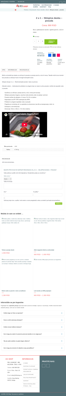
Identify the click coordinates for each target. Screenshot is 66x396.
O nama (56, 5)
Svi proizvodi (47, 5)
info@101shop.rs (16, 375)
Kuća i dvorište (41, 9)
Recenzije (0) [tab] (24, 70)
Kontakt (43, 7)
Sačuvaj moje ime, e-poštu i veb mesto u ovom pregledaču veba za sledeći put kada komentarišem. (32, 200)
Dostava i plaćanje (29, 366)
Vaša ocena (7, 176)
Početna (36, 5)
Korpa (35, 7)
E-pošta (36, 192)
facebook (60, 3)
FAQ (49, 7)
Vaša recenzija (8, 181)
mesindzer (49, 55)
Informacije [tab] (12, 70)
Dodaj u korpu (52, 41)
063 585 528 (21, 1)
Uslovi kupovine (28, 374)
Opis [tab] (3, 70)
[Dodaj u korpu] (27, 246)
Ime (5, 192)
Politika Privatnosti (29, 377)
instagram (64, 3)
